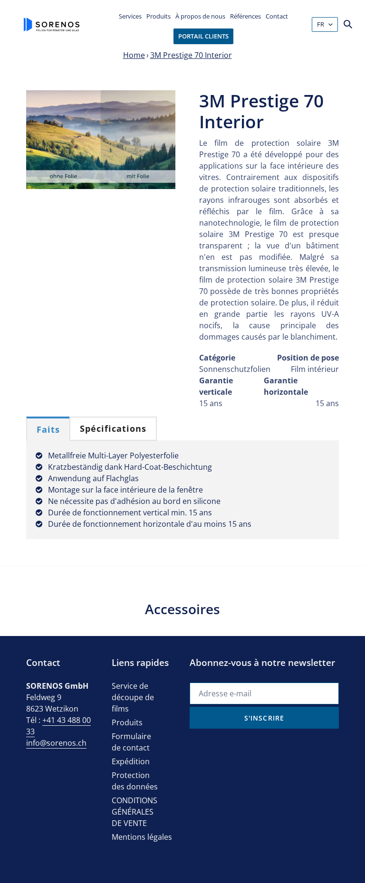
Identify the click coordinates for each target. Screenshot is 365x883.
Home (134, 55)
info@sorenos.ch (56, 743)
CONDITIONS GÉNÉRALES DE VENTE (134, 811)
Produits (127, 722)
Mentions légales (142, 837)
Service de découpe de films (133, 697)
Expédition (131, 761)
